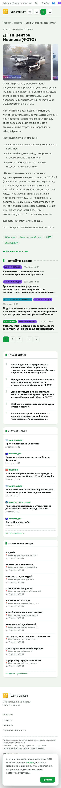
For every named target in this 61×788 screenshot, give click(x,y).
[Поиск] (36, 12)
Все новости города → (14, 533)
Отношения (10, 322)
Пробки (45, 3)
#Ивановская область (30, 237)
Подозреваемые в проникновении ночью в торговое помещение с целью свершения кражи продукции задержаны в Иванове (30, 311)
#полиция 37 (11, 242)
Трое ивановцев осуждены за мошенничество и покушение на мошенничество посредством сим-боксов (29, 289)
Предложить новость (14, 729)
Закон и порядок (12, 267)
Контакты (8, 725)
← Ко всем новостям (15, 251)
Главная (7, 22)
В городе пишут (17, 430)
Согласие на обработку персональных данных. (24, 745)
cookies (30, 762)
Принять (48, 779)
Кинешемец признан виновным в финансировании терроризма (23, 273)
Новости (18, 22)
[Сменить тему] (30, 12)
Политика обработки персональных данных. (23, 748)
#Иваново (10, 237)
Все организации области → (17, 674)
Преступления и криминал (17, 300)
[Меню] (50, 12)
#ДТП (48, 237)
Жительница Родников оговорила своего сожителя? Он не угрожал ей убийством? (28, 327)
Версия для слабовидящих (37, 3)
